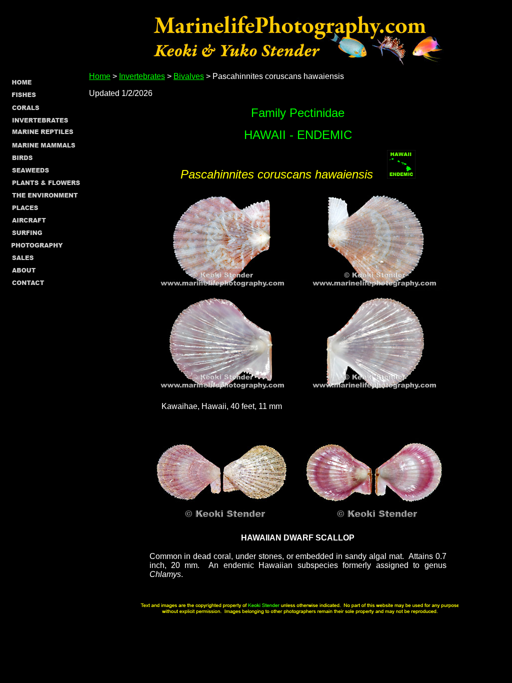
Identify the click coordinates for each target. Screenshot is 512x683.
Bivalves (189, 76)
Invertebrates (142, 76)
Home (99, 76)
